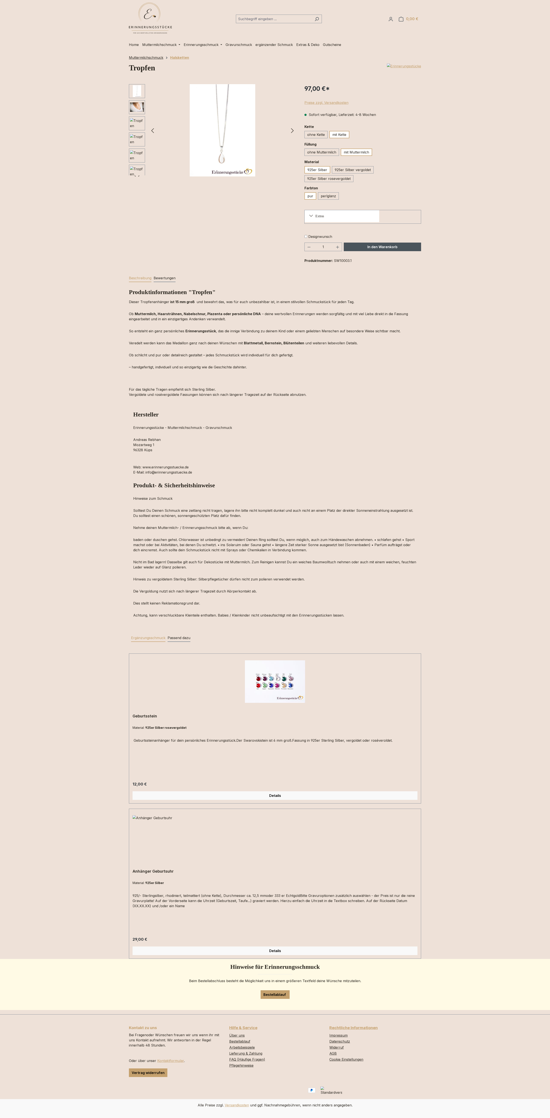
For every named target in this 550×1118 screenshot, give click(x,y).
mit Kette (339, 134)
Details (275, 795)
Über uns (237, 1035)
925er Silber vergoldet (353, 170)
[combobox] (274, 19)
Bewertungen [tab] (165, 278)
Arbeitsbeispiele (242, 1047)
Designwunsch (320, 236)
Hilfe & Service (243, 1027)
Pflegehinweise (241, 1065)
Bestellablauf (275, 994)
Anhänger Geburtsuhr (153, 871)
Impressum (338, 1035)
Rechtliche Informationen (353, 1027)
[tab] (140, 278)
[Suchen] (317, 19)
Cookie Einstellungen (346, 1059)
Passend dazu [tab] (179, 638)
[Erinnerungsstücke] (404, 66)
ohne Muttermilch (321, 152)
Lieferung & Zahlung (245, 1053)
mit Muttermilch (356, 152)
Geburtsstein (145, 716)
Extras (319, 216)
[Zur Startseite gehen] (150, 18)
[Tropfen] (222, 130)
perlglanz (328, 196)
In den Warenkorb (382, 247)
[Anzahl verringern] (308, 247)
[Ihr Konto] (391, 19)
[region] (212, 130)
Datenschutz (339, 1041)
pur (310, 196)
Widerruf (336, 1047)
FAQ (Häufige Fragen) (247, 1059)
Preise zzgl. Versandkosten (326, 102)
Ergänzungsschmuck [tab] (148, 638)
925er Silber (317, 170)
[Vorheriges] (152, 130)
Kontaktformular (170, 1061)
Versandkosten (237, 1105)
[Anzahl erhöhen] (337, 247)
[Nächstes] (292, 130)
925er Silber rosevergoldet (329, 178)
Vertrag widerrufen (148, 1073)
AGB (333, 1053)
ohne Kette (316, 134)
